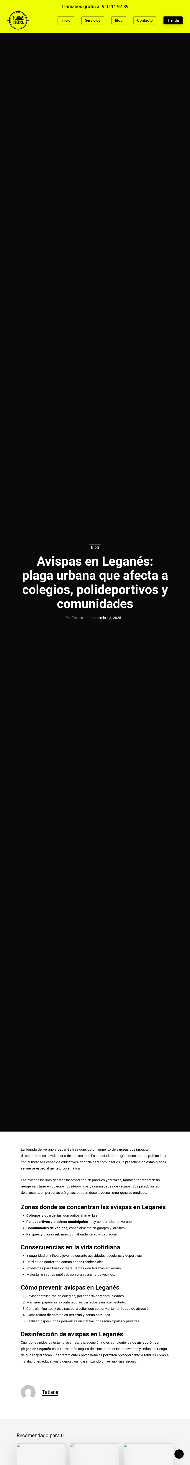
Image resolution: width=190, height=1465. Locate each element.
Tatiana (77, 618)
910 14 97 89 (115, 6)
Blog (95, 547)
